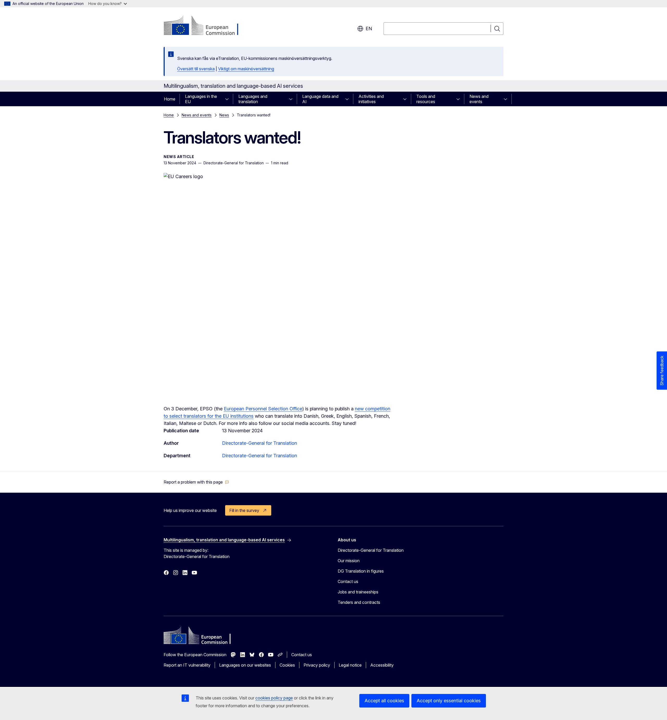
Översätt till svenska (196, 68)
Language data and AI (320, 99)
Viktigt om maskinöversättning (246, 68)
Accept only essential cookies (449, 700)
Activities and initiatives (371, 99)
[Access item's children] (228, 99)
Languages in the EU (201, 99)
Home (169, 99)
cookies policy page (274, 697)
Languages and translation (252, 99)
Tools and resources (425, 99)
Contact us (348, 581)
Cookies (287, 665)
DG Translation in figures (361, 571)
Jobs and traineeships (358, 591)
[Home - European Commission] (206, 26)
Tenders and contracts (359, 602)
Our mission (349, 560)
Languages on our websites (245, 665)
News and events (479, 99)
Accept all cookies (384, 700)
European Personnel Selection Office (263, 408)
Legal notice (350, 665)
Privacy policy (317, 665)
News (224, 115)
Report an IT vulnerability (187, 665)
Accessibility (382, 665)
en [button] (369, 28)
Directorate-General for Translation (259, 443)
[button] (196, 482)
